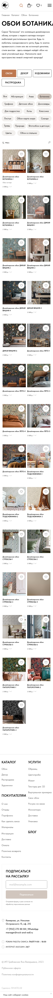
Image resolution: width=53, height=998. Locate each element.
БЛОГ (32, 832)
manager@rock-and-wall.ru (19, 932)
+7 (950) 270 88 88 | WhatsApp (22, 929)
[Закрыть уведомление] (51, 993)
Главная (6, 15)
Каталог (15, 15)
